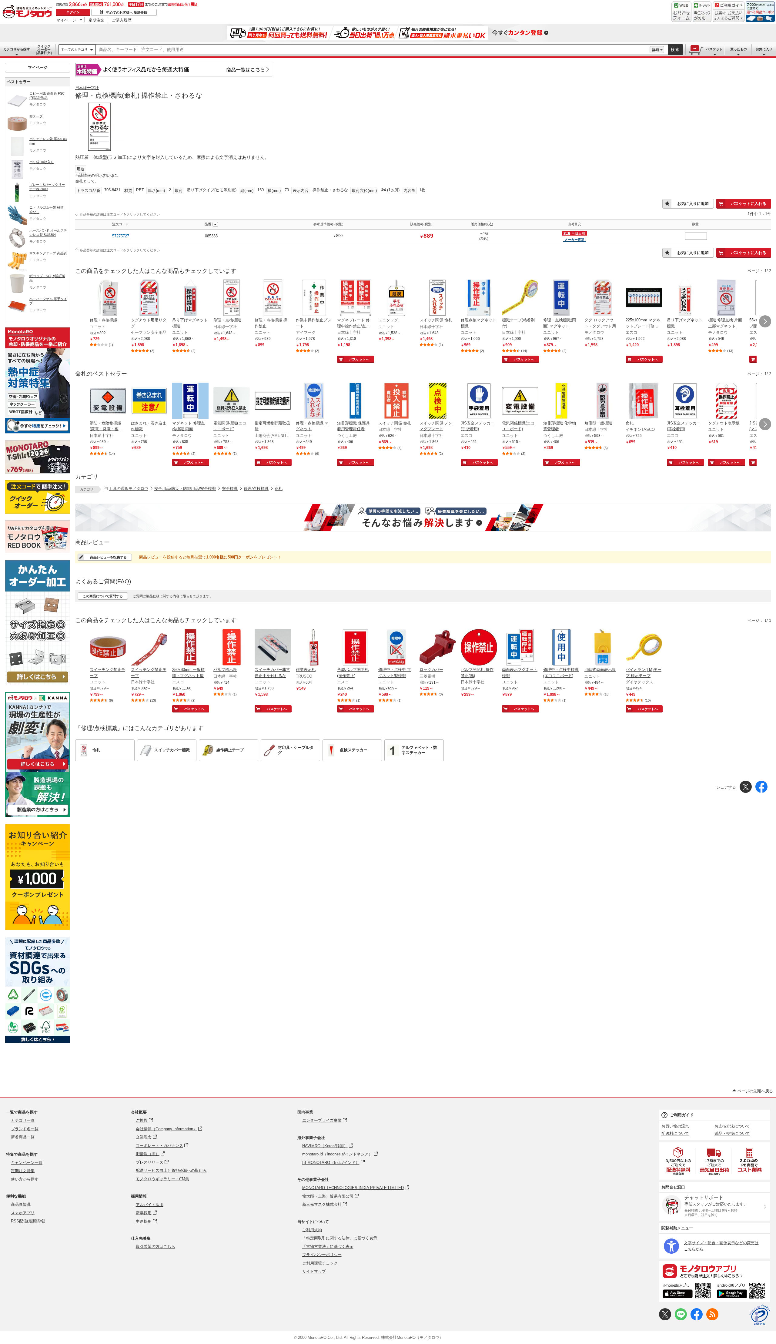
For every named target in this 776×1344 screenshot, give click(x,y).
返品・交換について (732, 1133)
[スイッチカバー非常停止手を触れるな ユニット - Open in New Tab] (273, 648)
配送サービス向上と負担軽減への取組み (171, 1170)
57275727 (120, 236)
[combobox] (373, 50)
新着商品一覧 (23, 1137)
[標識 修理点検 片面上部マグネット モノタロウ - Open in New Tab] (726, 298)
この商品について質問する (103, 596)
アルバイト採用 (149, 1204)
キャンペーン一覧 (26, 1162)
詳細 (655, 50)
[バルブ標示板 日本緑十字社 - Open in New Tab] (231, 648)
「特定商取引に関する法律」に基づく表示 (339, 1238)
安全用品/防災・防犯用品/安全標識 (185, 488)
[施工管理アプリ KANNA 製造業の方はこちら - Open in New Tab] (37, 815)
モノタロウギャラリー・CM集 (162, 1179)
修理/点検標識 (256, 488)
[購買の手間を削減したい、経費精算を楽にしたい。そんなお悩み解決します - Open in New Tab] (423, 517)
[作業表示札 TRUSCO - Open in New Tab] (314, 648)
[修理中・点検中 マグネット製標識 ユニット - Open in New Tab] (396, 648)
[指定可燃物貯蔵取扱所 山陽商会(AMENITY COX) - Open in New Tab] (273, 401)
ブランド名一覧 (24, 1129)
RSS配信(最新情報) (28, 1221)
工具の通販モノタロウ (128, 488)
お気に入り (764, 49)
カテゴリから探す (16, 49)
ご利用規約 (312, 1230)
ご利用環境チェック (320, 1263)
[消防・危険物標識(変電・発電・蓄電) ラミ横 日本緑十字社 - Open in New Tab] (108, 401)
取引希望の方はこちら (155, 1246)
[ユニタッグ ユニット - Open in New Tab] (396, 298)
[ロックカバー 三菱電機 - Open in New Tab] (438, 648)
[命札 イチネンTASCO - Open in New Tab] (644, 401)
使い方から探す (24, 1179)
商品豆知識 (21, 1204)
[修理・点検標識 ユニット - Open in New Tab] (108, 298)
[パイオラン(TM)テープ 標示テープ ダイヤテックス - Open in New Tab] (644, 648)
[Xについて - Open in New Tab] (665, 1319)
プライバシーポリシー (322, 1254)
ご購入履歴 (122, 20)
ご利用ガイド (682, 1115)
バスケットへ (359, 359)
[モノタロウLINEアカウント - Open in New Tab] (681, 1319)
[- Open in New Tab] (678, 1161)
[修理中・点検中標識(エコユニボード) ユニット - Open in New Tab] (561, 648)
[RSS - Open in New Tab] (712, 1319)
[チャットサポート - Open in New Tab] (702, 12)
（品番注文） (44, 49)
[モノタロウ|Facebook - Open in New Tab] (697, 1319)
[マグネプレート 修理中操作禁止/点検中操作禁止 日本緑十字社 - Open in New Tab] (355, 298)
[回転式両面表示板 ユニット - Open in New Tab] (602, 648)
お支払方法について (732, 1126)
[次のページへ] (765, 321)
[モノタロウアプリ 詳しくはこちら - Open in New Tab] (714, 1271)
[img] (28, 12)
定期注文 (96, 20)
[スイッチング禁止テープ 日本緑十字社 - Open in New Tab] (149, 648)
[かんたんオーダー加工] (37, 683)
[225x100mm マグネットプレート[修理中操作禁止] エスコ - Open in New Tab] (644, 298)
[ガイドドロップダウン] (728, 16)
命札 (279, 488)
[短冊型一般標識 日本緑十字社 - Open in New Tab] (602, 401)
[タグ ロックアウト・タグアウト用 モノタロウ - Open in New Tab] (602, 298)
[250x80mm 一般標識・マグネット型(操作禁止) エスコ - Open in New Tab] (190, 648)
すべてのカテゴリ (74, 49)
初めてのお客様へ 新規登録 (126, 12)
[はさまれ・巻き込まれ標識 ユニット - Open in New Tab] (149, 401)
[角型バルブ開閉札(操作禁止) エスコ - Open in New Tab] (355, 648)
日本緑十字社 (87, 87)
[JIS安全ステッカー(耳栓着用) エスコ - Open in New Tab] (685, 401)
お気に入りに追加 (693, 203)
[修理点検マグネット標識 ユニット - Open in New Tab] (479, 298)
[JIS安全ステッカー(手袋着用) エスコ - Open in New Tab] (479, 401)
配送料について (675, 1133)
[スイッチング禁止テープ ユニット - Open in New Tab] (108, 648)
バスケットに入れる (748, 203)
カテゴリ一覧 (23, 1120)
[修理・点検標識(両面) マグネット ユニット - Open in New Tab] (561, 298)
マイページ (66, 20)
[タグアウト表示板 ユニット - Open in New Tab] (726, 401)
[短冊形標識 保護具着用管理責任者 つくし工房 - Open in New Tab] (355, 401)
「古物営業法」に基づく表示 (327, 1246)
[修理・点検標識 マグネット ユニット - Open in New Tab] (314, 401)
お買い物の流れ (675, 1126)
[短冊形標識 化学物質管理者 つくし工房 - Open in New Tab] (561, 401)
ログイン (73, 12)
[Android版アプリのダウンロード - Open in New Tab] (742, 1291)
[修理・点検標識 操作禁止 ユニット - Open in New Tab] (273, 298)
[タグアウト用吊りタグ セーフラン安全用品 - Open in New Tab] (149, 298)
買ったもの (738, 49)
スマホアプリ (23, 1213)
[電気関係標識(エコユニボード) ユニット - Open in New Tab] (231, 401)
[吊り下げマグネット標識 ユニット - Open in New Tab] (190, 298)
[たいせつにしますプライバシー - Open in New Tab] (759, 1315)
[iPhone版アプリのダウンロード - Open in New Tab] (686, 1291)
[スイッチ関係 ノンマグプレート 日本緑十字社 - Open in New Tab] (438, 401)
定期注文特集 (23, 1170)
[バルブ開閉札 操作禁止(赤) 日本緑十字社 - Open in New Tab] (479, 648)
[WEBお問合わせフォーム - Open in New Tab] (681, 12)
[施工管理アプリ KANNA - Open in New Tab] (37, 769)
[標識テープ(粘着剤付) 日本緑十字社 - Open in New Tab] (520, 298)
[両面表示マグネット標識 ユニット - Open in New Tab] (520, 648)
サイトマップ (314, 1271)
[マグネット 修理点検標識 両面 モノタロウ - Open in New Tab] (190, 401)
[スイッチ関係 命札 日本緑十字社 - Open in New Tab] (438, 298)
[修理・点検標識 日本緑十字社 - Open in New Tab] (231, 298)
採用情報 (139, 1196)
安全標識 (230, 488)
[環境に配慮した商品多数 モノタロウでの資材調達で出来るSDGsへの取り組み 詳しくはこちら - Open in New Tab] (37, 1041)
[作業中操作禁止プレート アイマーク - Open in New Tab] (314, 298)
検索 (675, 49)
